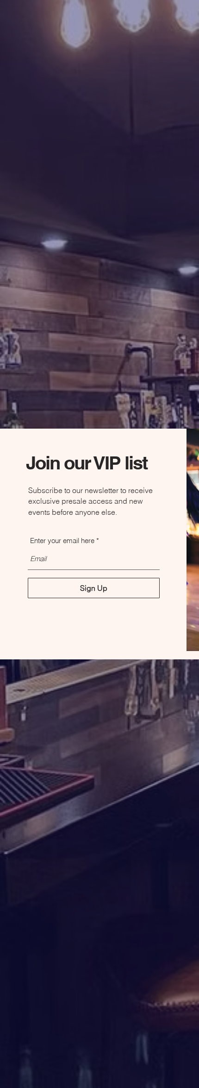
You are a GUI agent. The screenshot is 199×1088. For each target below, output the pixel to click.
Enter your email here (62, 540)
